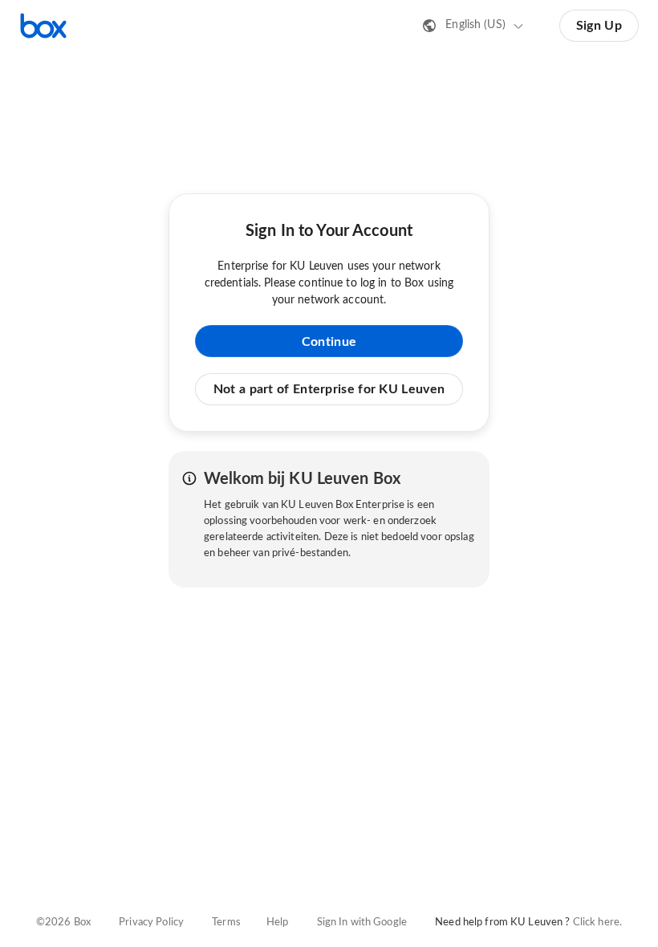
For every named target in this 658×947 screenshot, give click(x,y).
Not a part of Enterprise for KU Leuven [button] (329, 389)
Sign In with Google (362, 922)
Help (277, 922)
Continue (329, 341)
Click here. (597, 922)
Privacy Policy (151, 922)
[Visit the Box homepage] (43, 26)
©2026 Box (63, 922)
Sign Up (599, 25)
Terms (226, 922)
